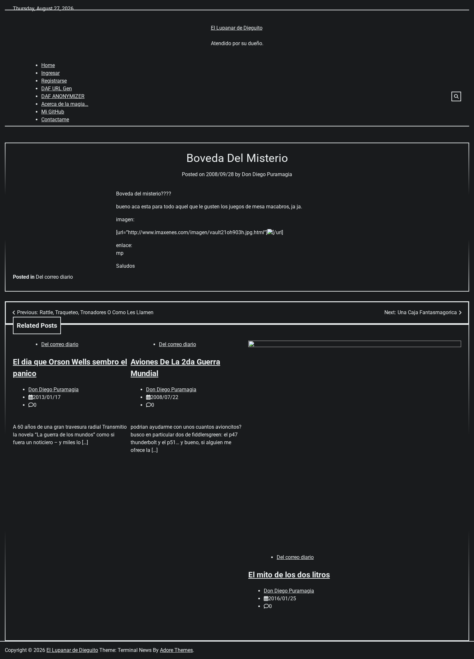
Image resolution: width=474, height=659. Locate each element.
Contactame (55, 119)
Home (48, 65)
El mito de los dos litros (289, 574)
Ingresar (50, 73)
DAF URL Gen (56, 88)
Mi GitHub (52, 112)
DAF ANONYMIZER (62, 96)
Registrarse (54, 81)
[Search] (456, 96)
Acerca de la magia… (64, 104)
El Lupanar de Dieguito (236, 28)
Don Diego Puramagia (267, 174)
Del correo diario (54, 277)
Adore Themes (176, 650)
